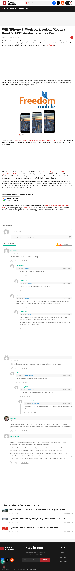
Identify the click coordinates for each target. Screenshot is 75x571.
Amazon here (27, 208)
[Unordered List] (25, 237)
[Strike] (20, 237)
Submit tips (23, 9)
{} (35, 237)
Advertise (63, 557)
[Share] (71, 37)
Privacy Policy (31, 569)
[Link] (33, 237)
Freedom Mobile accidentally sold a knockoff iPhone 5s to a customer (38, 140)
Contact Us (63, 561)
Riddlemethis (31, 283)
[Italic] (15, 237)
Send (45, 560)
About (62, 552)
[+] (38, 237)
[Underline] (17, 237)
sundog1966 (35, 403)
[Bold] (12, 237)
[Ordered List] (23, 237)
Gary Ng (5, 37)
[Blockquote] (28, 237)
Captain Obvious (28, 375)
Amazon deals (10, 9)
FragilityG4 (26, 268)
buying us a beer (51, 205)
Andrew (30, 314)
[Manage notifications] (4, 566)
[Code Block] (30, 237)
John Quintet (14, 513)
